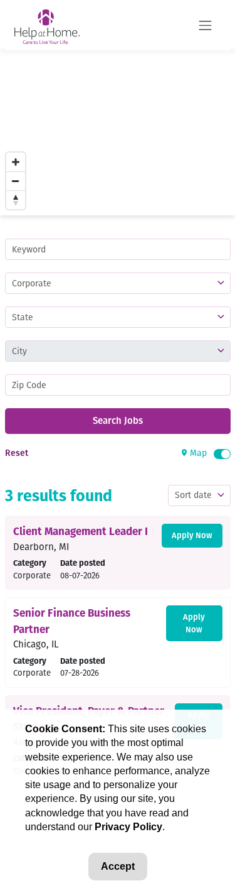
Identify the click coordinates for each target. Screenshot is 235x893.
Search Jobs (118, 420)
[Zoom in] (15, 162)
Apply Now (192, 535)
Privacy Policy (128, 826)
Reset (16, 452)
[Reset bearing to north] (15, 199)
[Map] (117, 132)
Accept (118, 866)
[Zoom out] (15, 180)
